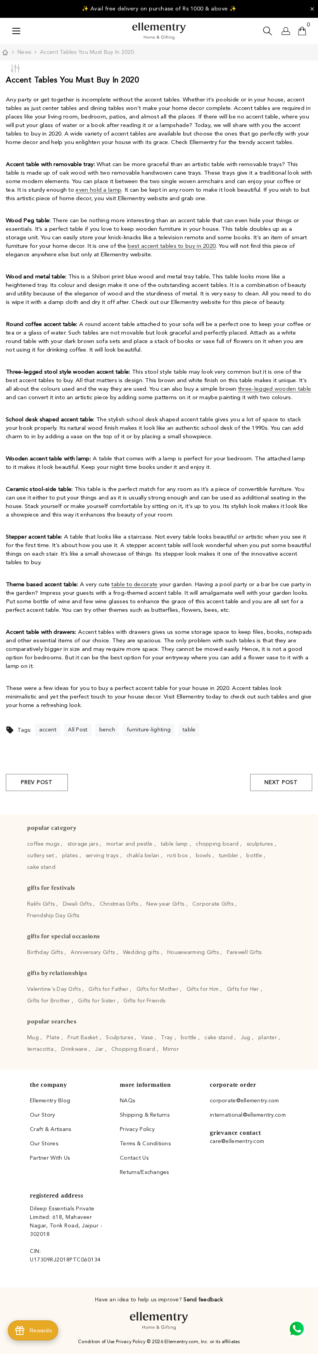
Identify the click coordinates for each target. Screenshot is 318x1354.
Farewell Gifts (244, 952)
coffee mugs (44, 844)
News (24, 52)
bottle (255, 855)
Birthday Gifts (45, 952)
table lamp (175, 844)
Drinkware (75, 1049)
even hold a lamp (98, 190)
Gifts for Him (204, 989)
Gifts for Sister (97, 1001)
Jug (246, 1037)
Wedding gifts (142, 952)
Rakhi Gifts (41, 904)
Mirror (171, 1049)
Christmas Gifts (120, 904)
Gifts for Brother (49, 1001)
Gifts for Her (244, 989)
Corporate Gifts (213, 904)
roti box (178, 855)
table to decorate (134, 585)
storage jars (83, 844)
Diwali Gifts (78, 904)
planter (268, 1037)
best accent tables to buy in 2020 (172, 246)
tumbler (229, 855)
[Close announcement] (312, 8)
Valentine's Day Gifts (54, 989)
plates (71, 855)
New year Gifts (166, 904)
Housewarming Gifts (193, 952)
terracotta (41, 1049)
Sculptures (120, 1037)
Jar (100, 1049)
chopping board (218, 844)
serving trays (103, 855)
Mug (33, 1037)
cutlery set (41, 855)
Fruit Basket (83, 1037)
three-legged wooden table (274, 389)
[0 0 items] (302, 31)
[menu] (16, 31)
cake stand (41, 867)
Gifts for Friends (144, 1001)
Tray (167, 1037)
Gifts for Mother (158, 989)
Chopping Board (134, 1049)
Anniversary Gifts (93, 952)
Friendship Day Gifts (53, 915)
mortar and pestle (130, 844)
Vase (148, 1037)
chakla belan (143, 855)
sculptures (261, 844)
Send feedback (203, 1300)
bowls (204, 855)
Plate (54, 1037)
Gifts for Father (109, 989)
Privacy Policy (131, 1342)
